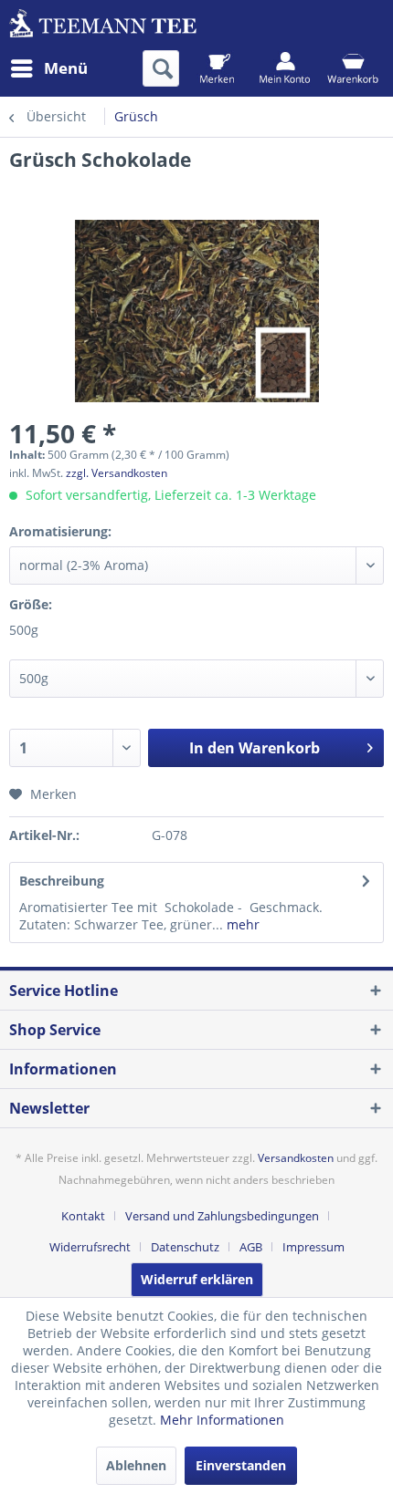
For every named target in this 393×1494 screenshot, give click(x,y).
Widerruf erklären (197, 1279)
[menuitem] (48, 68)
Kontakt (83, 1216)
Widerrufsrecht (90, 1247)
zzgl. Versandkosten (116, 473)
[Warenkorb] (352, 68)
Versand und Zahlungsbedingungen (222, 1216)
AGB (250, 1247)
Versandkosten (296, 1158)
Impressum (313, 1247)
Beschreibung (61, 880)
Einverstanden (241, 1465)
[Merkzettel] (217, 68)
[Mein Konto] (284, 68)
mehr (241, 924)
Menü (66, 67)
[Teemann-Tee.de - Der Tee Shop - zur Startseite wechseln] (102, 25)
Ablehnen (136, 1465)
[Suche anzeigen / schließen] (161, 68)
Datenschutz (185, 1247)
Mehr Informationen (222, 1419)
